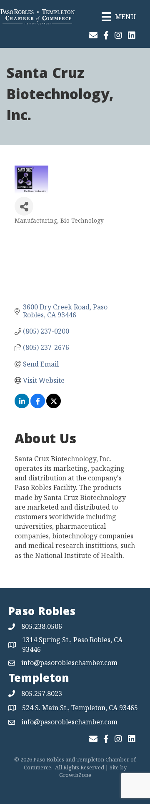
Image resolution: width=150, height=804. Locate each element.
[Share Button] (24, 206)
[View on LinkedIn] (22, 405)
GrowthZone (75, 775)
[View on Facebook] (37, 405)
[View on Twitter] (53, 405)
